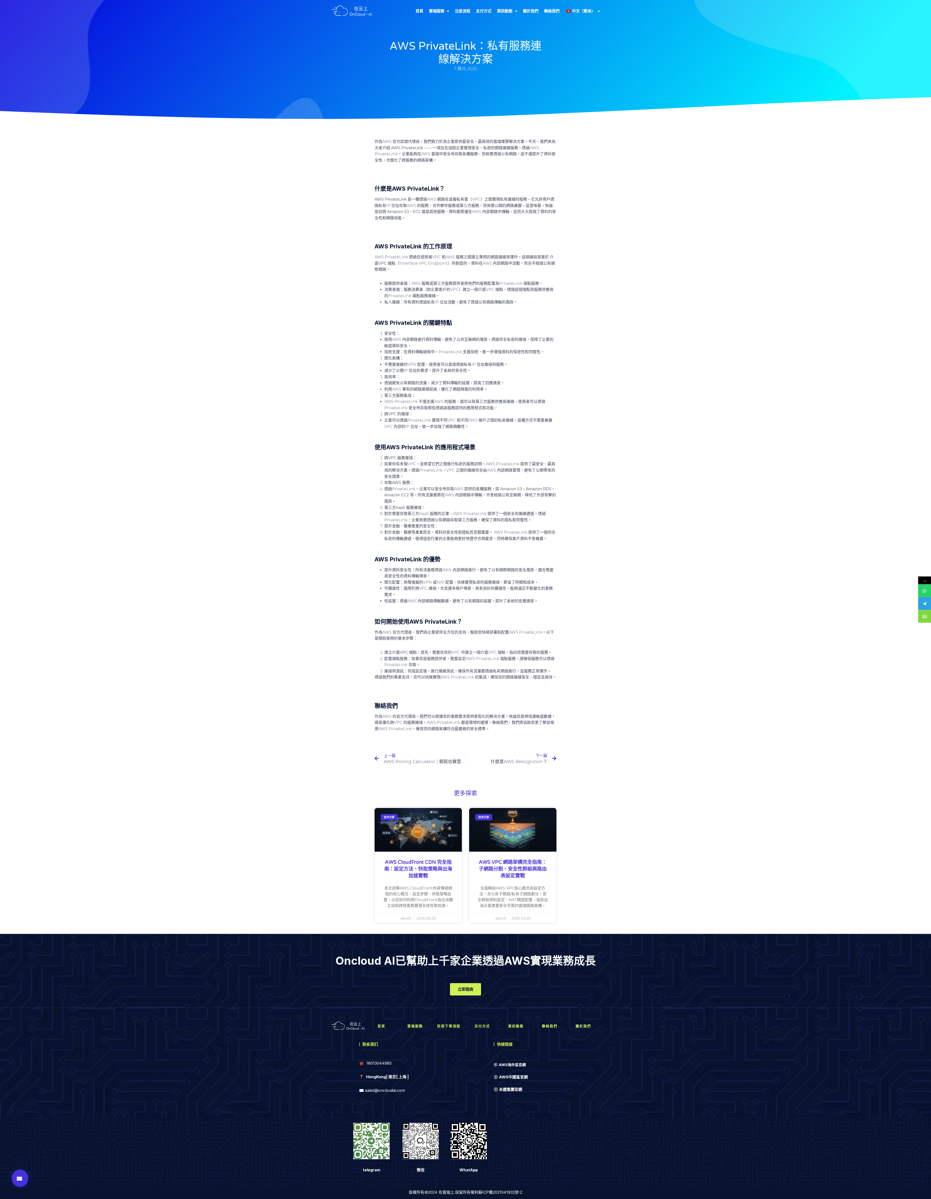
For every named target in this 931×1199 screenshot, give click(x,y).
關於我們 (530, 10)
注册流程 (462, 10)
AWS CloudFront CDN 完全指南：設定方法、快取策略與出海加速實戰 (418, 869)
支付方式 (483, 10)
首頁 (419, 10)
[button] (20, 1178)
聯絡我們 (552, 10)
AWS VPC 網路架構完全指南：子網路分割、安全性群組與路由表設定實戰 (513, 869)
